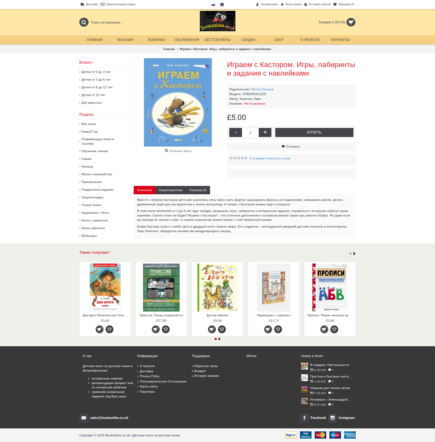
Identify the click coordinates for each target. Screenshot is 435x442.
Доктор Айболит (161, 315)
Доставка (146, 371)
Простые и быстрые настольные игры (331, 376)
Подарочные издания (98, 189)
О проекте (147, 366)
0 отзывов (257, 158)
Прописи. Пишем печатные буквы (274, 315)
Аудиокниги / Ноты (95, 212)
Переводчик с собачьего (217, 315)
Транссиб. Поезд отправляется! (105, 315)
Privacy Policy (150, 376)
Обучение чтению (95, 151)
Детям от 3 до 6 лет (96, 79)
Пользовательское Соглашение (163, 381)
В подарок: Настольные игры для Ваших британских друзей (331, 365)
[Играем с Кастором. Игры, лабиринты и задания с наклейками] (178, 102)
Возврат (200, 371)
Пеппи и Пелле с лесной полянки (330, 315)
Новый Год (89, 131)
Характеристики (170, 190)
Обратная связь (206, 366)
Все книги (89, 124)
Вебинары (89, 236)
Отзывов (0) (198, 190)
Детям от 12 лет (93, 95)
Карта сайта (149, 386)
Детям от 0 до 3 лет (96, 72)
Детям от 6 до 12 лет (97, 87)
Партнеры (147, 391)
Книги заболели (93, 228)
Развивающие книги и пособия (98, 141)
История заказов (206, 375)
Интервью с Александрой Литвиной (331, 399)
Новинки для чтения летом (330, 388)
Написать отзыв (278, 158)
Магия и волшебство (97, 174)
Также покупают (94, 252)
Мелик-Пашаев (262, 89)
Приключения (92, 182)
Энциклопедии (92, 197)
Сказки (87, 159)
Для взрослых (92, 102)
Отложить (293, 146)
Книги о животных (95, 220)
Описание (144, 190)
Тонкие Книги (91, 205)
